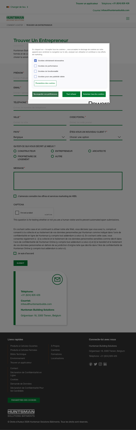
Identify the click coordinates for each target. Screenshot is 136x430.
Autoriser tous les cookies (93, 94)
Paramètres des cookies (45, 83)
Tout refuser (71, 94)
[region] (69, 73)
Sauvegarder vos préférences (45, 94)
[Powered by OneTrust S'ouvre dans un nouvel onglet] (98, 102)
